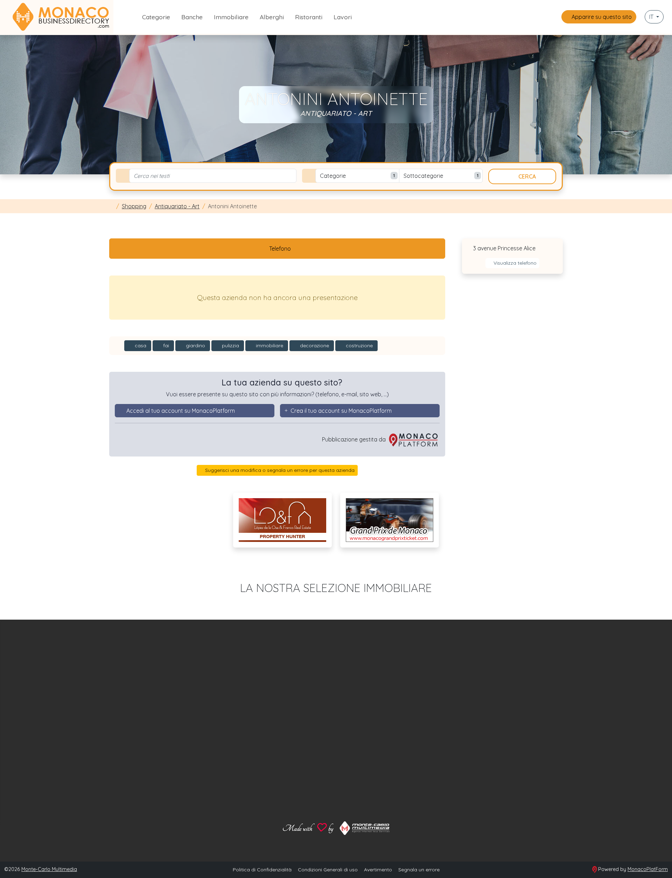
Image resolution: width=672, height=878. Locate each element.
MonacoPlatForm (648, 869)
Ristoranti (308, 17)
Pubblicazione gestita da (354, 439)
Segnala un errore (419, 869)
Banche (192, 17)
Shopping (134, 206)
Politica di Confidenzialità (262, 869)
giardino (194, 345)
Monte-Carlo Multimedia (49, 869)
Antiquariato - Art (177, 206)
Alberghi (272, 17)
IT (652, 16)
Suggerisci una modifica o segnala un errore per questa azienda (279, 470)
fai (165, 345)
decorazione (314, 345)
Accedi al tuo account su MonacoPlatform (180, 410)
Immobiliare (231, 17)
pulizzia (229, 345)
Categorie (156, 17)
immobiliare (268, 345)
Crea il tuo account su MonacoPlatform (341, 410)
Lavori (343, 17)
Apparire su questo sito (601, 16)
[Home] (111, 206)
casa (139, 345)
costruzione (358, 345)
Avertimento (378, 869)
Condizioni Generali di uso (328, 869)
